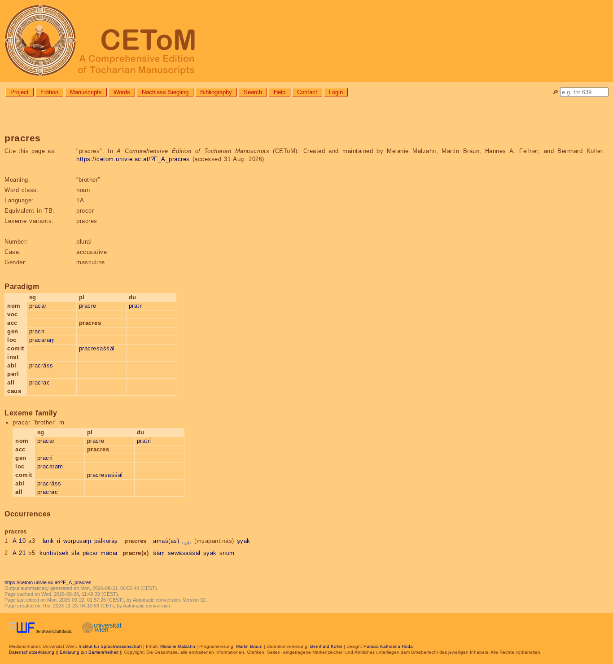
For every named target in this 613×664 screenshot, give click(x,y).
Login (336, 92)
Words (122, 92)
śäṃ (159, 553)
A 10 (19, 540)
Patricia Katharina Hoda (388, 646)
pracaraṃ (42, 339)
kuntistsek (54, 553)
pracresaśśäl (97, 348)
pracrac (39, 382)
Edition (49, 92)
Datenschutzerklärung (31, 652)
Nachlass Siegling (165, 92)
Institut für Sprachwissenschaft (110, 646)
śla (75, 553)
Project (19, 92)
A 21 (19, 553)
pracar (38, 305)
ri (59, 540)
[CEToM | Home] (306, 41)
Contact (307, 92)
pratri (136, 305)
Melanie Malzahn (177, 646)
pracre (87, 305)
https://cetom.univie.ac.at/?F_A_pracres (133, 159)
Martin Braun (249, 646)
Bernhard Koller (326, 646)
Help (279, 92)
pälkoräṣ (106, 540)
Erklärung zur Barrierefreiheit (89, 652)
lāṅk (48, 540)
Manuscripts (86, 92)
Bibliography (216, 92)
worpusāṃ (77, 540)
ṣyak (243, 540)
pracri (37, 331)
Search (253, 92)
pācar (90, 553)
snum (227, 553)
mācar (109, 553)
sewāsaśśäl (184, 553)
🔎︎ (555, 92)
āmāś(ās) (166, 540)
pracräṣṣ (41, 365)
